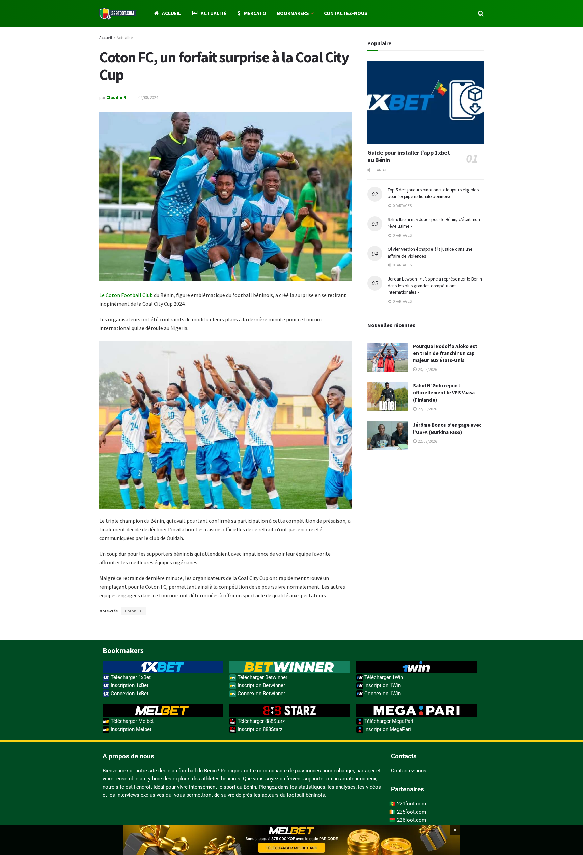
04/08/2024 (148, 97)
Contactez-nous (345, 13)
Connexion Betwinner (260, 693)
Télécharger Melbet (131, 721)
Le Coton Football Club (126, 295)
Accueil (171, 13)
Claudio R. (117, 97)
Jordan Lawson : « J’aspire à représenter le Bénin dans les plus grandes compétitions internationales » (435, 285)
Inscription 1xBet (128, 685)
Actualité (214, 13)
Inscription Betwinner (260, 685)
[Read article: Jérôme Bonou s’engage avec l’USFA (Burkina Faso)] (387, 435)
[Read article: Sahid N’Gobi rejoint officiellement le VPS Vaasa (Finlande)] (387, 396)
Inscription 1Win (382, 685)
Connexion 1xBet (128, 693)
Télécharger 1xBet (130, 677)
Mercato (255, 13)
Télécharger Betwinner (261, 677)
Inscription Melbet (130, 729)
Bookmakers (293, 13)
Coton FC (134, 610)
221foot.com (411, 804)
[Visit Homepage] (118, 14)
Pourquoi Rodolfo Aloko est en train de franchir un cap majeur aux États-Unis (445, 353)
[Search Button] (481, 13)
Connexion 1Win (382, 693)
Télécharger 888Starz (260, 721)
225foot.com (411, 812)
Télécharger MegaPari (388, 721)
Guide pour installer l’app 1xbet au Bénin (408, 156)
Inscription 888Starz (259, 729)
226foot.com (411, 820)
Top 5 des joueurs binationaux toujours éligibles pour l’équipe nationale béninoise (433, 193)
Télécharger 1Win (383, 677)
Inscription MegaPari (387, 729)
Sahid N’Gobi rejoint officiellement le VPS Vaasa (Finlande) (444, 392)
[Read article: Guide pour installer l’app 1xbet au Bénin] (425, 102)
